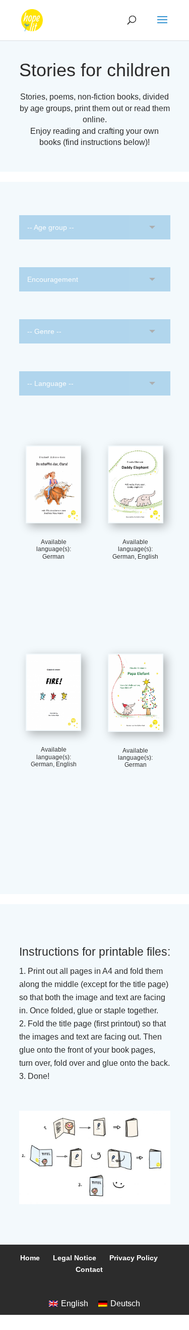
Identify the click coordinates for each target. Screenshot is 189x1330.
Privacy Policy (133, 1258)
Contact (89, 1269)
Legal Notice (74, 1258)
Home (30, 1258)
